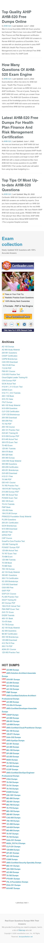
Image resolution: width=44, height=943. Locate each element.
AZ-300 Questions (9, 630)
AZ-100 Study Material (11, 627)
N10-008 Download (9, 528)
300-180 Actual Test (10, 494)
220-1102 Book (8, 396)
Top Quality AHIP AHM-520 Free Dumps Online (16, 16)
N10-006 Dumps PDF (10, 436)
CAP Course (7, 538)
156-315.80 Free (8, 365)
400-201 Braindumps (10, 470)
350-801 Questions (9, 575)
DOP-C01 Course (9, 593)
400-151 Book (7, 618)
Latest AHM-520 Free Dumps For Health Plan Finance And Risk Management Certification (20, 127)
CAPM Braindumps (9, 359)
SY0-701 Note (7, 399)
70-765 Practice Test (10, 485)
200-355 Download (9, 417)
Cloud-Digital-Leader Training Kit (14, 377)
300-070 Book (7, 451)
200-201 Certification (10, 522)
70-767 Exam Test (9, 553)
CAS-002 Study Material (11, 460)
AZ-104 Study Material (11, 572)
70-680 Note (7, 565)
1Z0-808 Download (9, 640)
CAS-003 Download (10, 362)
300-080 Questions (9, 464)
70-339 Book (7, 562)
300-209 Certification (10, 467)
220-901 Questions (9, 352)
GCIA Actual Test (9, 383)
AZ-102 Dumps (8, 346)
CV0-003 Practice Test (11, 374)
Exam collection (12, 241)
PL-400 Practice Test (10, 596)
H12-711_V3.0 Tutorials (11, 392)
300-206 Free (7, 420)
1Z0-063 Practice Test (10, 652)
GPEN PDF (6, 535)
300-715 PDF (7, 646)
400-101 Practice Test (10, 430)
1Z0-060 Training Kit (10, 544)
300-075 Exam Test (9, 442)
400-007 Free (7, 532)
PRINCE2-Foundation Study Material (16, 516)
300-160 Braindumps (10, 637)
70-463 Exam (7, 445)
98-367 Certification (9, 633)
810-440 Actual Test (10, 439)
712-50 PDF (6, 368)
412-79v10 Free (8, 643)
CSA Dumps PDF (9, 380)
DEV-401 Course (8, 482)
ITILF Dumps (7, 402)
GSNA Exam (7, 389)
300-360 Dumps (8, 457)
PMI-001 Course (8, 371)
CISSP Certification (9, 355)
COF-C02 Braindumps (11, 414)
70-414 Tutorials (8, 504)
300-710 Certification (10, 578)
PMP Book (6, 507)
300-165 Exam (8, 501)
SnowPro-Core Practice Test (13, 541)
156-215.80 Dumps (9, 513)
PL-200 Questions (9, 519)
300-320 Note (7, 454)
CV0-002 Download (9, 584)
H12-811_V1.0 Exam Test (12, 386)
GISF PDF (6, 590)
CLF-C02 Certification (10, 411)
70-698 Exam (7, 556)
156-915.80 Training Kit (11, 488)
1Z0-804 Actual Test (10, 550)
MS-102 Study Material (11, 405)
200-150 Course (8, 426)
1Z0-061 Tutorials (9, 448)
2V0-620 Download (9, 473)
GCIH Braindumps (9, 525)
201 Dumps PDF (8, 603)
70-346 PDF (6, 479)
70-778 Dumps (8, 624)
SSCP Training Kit (9, 599)
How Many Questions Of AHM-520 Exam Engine (18, 69)
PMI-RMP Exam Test (10, 609)
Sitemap (21, 930)
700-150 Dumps (8, 569)
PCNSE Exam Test (9, 498)
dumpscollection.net (26, 936)
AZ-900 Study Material (11, 349)
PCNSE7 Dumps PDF (11, 547)
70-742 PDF (6, 423)
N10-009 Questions (9, 408)
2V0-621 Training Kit (10, 433)
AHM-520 (7, 26)
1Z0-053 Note (7, 510)
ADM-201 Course (9, 649)
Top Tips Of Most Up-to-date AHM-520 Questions (20, 184)
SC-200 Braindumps (10, 581)
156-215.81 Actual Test (11, 606)
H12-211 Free (7, 476)
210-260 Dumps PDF (10, 491)
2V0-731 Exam (8, 612)
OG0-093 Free (7, 587)
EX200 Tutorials (8, 615)
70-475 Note (7, 621)
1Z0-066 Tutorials (9, 559)
